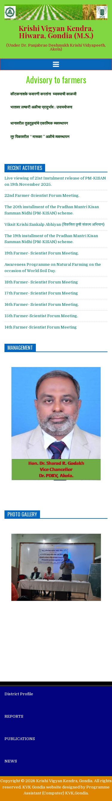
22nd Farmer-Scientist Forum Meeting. (41, 195)
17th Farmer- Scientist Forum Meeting (41, 293)
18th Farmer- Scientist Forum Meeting (41, 282)
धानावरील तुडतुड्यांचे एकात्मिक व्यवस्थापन (39, 123)
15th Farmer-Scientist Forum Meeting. (41, 316)
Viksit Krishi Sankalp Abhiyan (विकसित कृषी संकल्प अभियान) (54, 224)
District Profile (18, 694)
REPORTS (13, 716)
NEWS (10, 761)
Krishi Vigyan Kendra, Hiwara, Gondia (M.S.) (56, 31)
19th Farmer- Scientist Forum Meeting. (41, 253)
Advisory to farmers (56, 79)
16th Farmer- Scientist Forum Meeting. (41, 304)
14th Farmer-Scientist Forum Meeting (40, 327)
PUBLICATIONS (19, 738)
